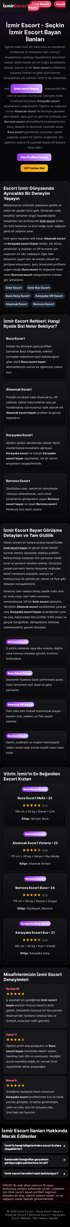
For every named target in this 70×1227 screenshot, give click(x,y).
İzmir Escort (40, 4)
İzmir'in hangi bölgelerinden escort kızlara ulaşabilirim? (33, 1147)
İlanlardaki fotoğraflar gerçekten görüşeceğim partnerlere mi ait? (26, 1161)
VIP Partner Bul (34, 168)
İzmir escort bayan (26, 88)
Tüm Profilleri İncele (34, 157)
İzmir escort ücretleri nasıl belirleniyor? (31, 1173)
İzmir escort (47, 221)
